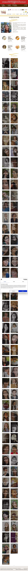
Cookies (12, 569)
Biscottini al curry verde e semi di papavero (10, 47)
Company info (2, 569)
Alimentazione (9, 14)
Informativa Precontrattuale (19, 569)
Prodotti (17, 14)
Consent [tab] (5, 281)
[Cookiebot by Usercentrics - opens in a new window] (24, 279)
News (24, 14)
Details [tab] (14, 281)
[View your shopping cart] (26, 12)
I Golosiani (13, 14)
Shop (26, 14)
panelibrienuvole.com (15, 31)
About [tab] (23, 281)
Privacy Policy (9, 569)
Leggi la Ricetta (10, 40)
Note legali (5, 569)
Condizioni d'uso (25, 569)
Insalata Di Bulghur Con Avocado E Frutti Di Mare (23, 47)
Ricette (21, 14)
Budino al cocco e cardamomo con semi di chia (10, 38)
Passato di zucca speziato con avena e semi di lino (23, 38)
